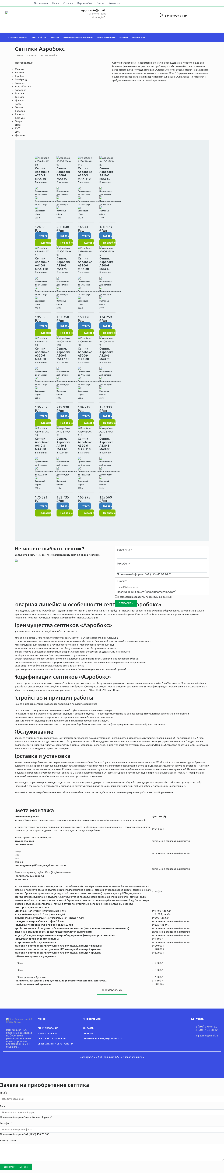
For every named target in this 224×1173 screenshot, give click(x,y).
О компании (45, 3)
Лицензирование (106, 37)
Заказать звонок (112, 990)
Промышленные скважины (78, 37)
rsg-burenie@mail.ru (96, 10)
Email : (4, 1106)
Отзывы (72, 3)
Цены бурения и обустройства (55, 1045)
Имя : (3, 1092)
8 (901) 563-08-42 (206, 1031)
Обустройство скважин (52, 1040)
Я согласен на (144, 596)
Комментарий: (8, 1140)
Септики (123, 37)
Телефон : (6, 1123)
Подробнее (45, 242)
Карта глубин (89, 3)
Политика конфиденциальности (102, 1040)
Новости (88, 1035)
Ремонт (55, 37)
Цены (60, 3)
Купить (43, 235)
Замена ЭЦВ (138, 37)
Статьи (104, 3)
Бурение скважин (17, 37)
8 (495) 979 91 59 (178, 11)
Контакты (118, 3)
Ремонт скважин (48, 1035)
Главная (19, 55)
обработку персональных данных (152, 596)
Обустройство (39, 37)
